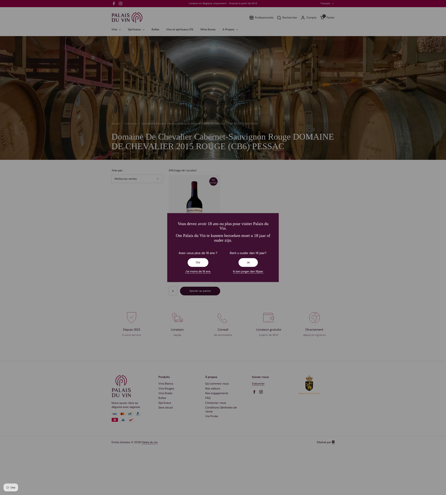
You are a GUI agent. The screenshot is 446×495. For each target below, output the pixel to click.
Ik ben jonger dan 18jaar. (248, 271)
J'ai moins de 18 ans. (198, 271)
